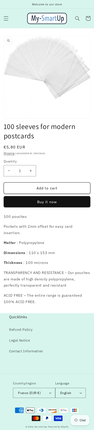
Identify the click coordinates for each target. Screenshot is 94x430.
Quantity (10, 161)
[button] (6, 18)
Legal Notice (19, 340)
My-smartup (40, 426)
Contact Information (26, 351)
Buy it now (47, 202)
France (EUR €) (29, 393)
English (65, 393)
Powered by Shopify (58, 426)
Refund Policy (20, 329)
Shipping (9, 153)
